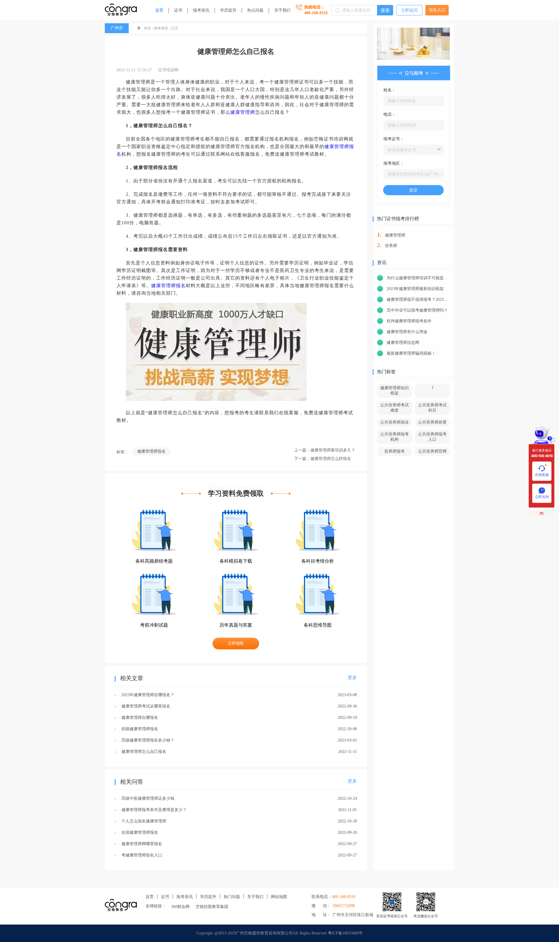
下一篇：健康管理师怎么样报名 (322, 458)
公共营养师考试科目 (432, 408)
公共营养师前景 (432, 422)
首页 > (149, 28)
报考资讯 (201, 10)
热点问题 (255, 10)
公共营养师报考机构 (394, 437)
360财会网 (180, 906)
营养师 (391, 246)
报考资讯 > (162, 28)
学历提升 (228, 10)
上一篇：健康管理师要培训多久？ (324, 450)
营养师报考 (394, 451)
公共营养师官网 (432, 451)
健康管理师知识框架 (394, 390)
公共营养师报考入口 (432, 437)
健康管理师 (242, 112)
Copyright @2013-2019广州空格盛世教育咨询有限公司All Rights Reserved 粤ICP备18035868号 (279, 933)
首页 (159, 10)
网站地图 (279, 897)
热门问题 (232, 897)
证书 (178, 10)
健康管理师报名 (168, 285)
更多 (352, 677)
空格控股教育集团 (212, 906)
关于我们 (282, 10)
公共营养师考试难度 (394, 408)
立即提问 (409, 10)
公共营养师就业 (394, 422)
